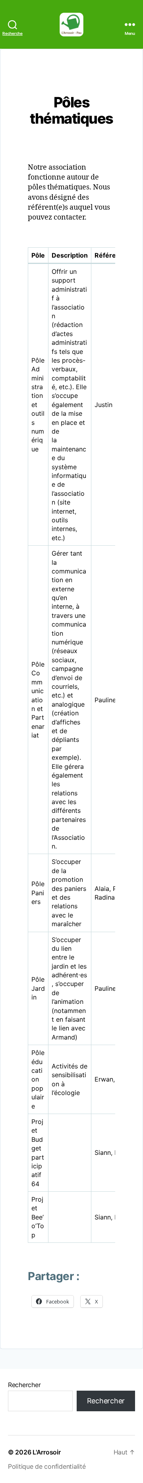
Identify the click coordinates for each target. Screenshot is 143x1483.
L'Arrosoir (46, 1452)
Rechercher (24, 1385)
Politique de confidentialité (46, 1466)
